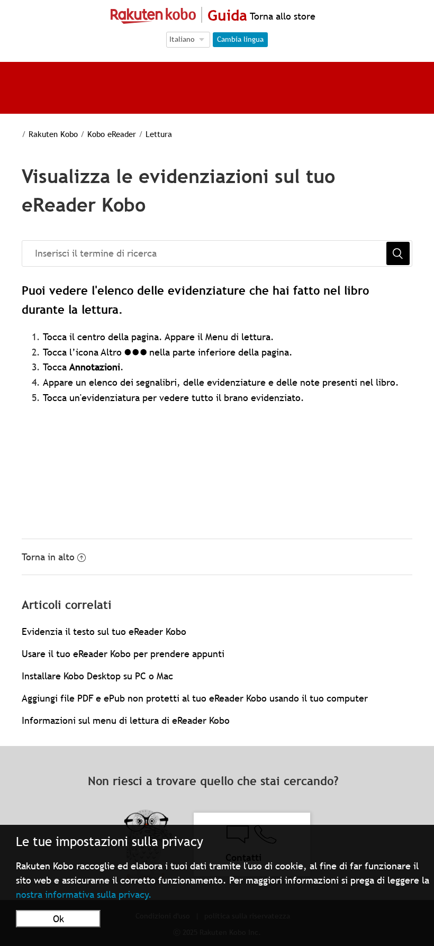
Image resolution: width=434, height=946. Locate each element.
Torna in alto (48, 557)
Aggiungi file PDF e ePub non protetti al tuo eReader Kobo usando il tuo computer (195, 698)
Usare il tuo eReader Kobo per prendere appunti (123, 654)
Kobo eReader (111, 134)
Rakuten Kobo (53, 134)
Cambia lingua (240, 39)
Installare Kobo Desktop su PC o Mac (97, 676)
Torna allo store (281, 16)
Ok (58, 919)
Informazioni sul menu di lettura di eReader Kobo (126, 720)
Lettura (159, 134)
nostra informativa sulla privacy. (84, 894)
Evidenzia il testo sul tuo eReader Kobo (104, 631)
